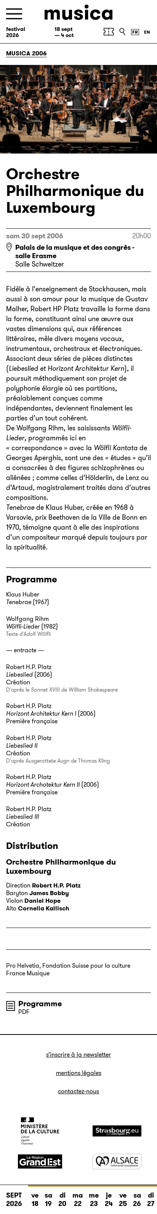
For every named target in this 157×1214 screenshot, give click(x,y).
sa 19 (48, 1199)
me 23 (94, 1199)
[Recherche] (122, 32)
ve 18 (34, 1199)
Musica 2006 (26, 53)
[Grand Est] (40, 1161)
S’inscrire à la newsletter (78, 1054)
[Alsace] (117, 1161)
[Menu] (14, 13)
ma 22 (77, 1199)
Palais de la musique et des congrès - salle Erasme (75, 251)
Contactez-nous (78, 1091)
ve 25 (123, 1199)
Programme (40, 1003)
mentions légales (78, 1073)
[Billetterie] (109, 32)
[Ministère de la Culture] (40, 1130)
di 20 (62, 1199)
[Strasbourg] (117, 1130)
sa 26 (137, 1199)
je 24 (109, 1199)
